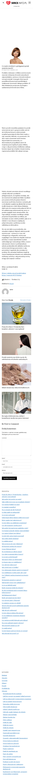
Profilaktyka (6, 688)
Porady (4, 686)
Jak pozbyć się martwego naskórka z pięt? (15, 528)
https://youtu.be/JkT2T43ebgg (12, 275)
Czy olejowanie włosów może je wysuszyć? (15, 570)
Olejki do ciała (7, 722)
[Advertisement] (16, 26)
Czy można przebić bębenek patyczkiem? (15, 620)
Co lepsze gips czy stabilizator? (12, 562)
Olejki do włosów (8, 728)
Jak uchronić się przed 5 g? (10, 633)
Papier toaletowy (8, 749)
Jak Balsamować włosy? (9, 595)
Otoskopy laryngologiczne (11, 746)
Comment (4, 438)
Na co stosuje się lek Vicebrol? (11, 510)
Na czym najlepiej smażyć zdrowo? (13, 623)
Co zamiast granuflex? (9, 507)
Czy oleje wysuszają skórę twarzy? (12, 554)
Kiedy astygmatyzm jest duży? (11, 598)
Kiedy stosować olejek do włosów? (12, 588)
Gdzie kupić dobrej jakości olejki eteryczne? (15, 518)
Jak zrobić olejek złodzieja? (10, 539)
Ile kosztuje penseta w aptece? (11, 580)
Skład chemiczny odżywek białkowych (15, 388)
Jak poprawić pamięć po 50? (10, 625)
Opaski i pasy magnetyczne (11, 730)
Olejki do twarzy (8, 725)
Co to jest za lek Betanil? (9, 557)
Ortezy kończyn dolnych (10, 741)
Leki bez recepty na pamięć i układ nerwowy (17, 696)
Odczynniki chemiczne (10, 707)
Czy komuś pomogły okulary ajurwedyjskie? (15, 531)
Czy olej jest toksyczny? (9, 565)
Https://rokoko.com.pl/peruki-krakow (14, 273)
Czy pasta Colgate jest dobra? (11, 533)
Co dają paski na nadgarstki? (11, 512)
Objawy (4, 683)
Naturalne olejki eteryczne (11, 704)
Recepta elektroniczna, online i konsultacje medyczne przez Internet (15, 417)
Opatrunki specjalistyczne (11, 733)
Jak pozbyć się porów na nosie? (11, 499)
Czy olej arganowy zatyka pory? (12, 525)
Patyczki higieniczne (9, 759)
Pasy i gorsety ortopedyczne (12, 756)
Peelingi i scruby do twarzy (11, 762)
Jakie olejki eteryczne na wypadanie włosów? (16, 502)
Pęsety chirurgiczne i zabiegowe (13, 764)
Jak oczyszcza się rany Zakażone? (12, 544)
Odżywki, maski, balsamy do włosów (14, 712)
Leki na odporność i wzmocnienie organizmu (17, 699)
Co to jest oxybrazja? (8, 515)
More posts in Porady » (25, 300)
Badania (4, 675)
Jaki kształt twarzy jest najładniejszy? (13, 583)
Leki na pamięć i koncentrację (12, 701)
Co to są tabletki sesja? (9, 585)
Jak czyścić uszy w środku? (10, 567)
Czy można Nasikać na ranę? (11, 504)
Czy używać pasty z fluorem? (11, 600)
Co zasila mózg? (7, 628)
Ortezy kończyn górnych (11, 743)
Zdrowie (4, 691)
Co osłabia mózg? (7, 541)
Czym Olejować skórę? (9, 549)
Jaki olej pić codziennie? (9, 610)
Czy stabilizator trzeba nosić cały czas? (14, 573)
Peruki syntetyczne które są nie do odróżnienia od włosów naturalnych (14, 358)
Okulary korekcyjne (9, 717)
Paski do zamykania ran (10, 751)
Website (4, 470)
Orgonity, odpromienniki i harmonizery (15, 738)
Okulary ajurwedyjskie (10, 715)
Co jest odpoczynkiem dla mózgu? (12, 613)
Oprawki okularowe (9, 736)
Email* (3, 464)
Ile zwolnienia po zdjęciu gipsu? (12, 552)
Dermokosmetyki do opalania (12, 694)
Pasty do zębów (8, 754)
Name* (3, 458)
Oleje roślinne (7, 720)
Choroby (4, 678)
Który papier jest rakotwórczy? (12, 520)
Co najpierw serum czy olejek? (11, 603)
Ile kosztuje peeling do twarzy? (12, 546)
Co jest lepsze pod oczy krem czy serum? (15, 631)
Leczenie (4, 681)
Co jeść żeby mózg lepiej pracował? (13, 536)
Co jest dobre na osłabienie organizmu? (14, 523)
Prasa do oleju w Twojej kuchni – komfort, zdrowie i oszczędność (13, 328)
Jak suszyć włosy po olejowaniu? (12, 559)
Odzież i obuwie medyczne (11, 709)
